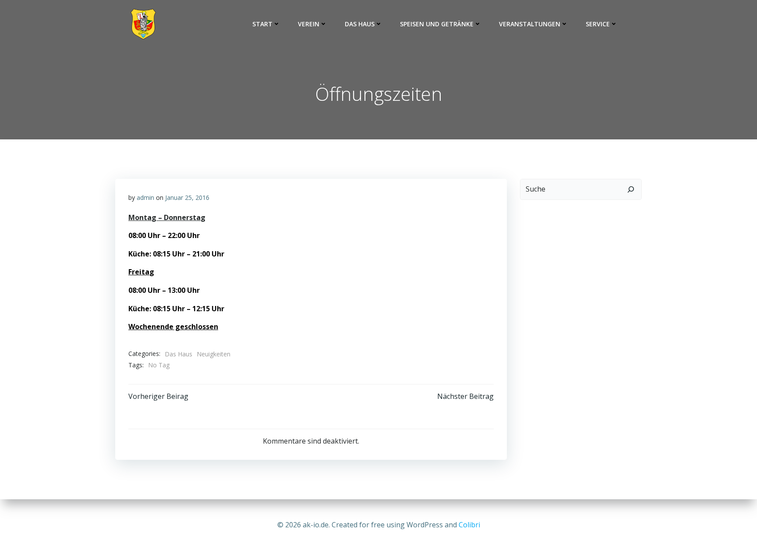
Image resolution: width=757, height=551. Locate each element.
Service (598, 24)
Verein (308, 24)
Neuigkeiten (213, 354)
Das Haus (360, 24)
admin (145, 197)
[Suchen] (630, 189)
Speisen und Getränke (437, 24)
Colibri (469, 525)
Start (262, 24)
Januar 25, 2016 (187, 197)
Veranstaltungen (529, 24)
